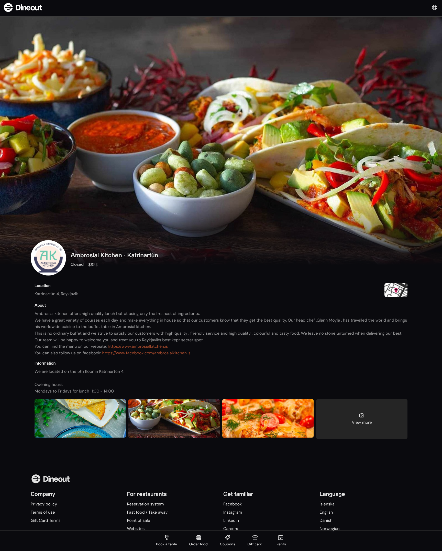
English (326, 512)
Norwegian (329, 528)
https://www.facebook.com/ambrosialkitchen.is (146, 353)
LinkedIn (231, 520)
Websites (136, 528)
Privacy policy (44, 504)
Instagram (232, 512)
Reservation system (145, 504)
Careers (230, 528)
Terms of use (43, 512)
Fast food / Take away (147, 512)
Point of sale (138, 520)
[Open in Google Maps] (395, 290)
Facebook (232, 504)
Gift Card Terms (46, 520)
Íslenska (326, 504)
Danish (325, 520)
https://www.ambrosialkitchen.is (138, 346)
